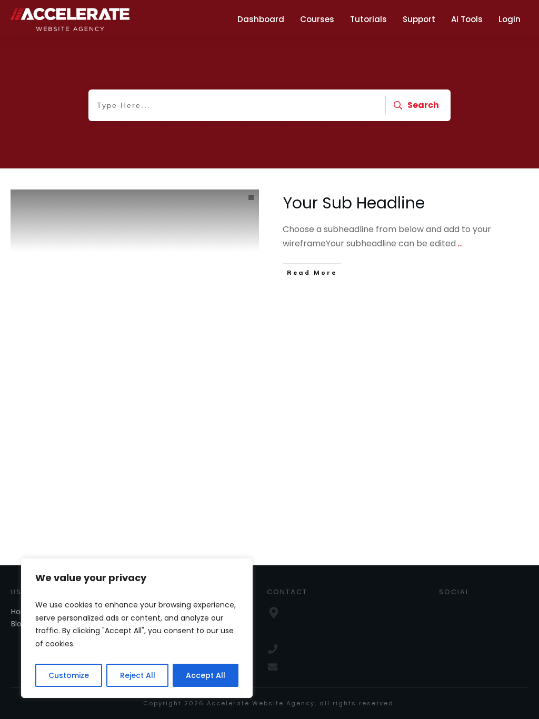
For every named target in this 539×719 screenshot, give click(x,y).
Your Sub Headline (354, 203)
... (460, 243)
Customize (68, 675)
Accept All (205, 675)
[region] (137, 628)
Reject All (137, 675)
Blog (18, 623)
